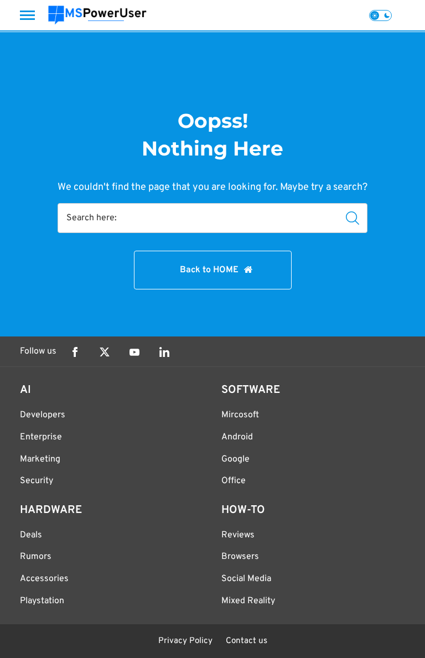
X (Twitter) (105, 352)
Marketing (40, 459)
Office (233, 480)
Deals (31, 535)
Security (36, 480)
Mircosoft (240, 415)
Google (235, 459)
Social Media (246, 578)
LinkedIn (164, 352)
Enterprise (41, 437)
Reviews (238, 535)
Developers (42, 415)
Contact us (246, 641)
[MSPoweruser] (97, 15)
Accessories (44, 578)
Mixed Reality (248, 601)
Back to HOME (209, 270)
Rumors (35, 556)
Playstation (42, 601)
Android (237, 437)
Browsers (240, 556)
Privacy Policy (185, 641)
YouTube (134, 352)
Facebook (75, 352)
